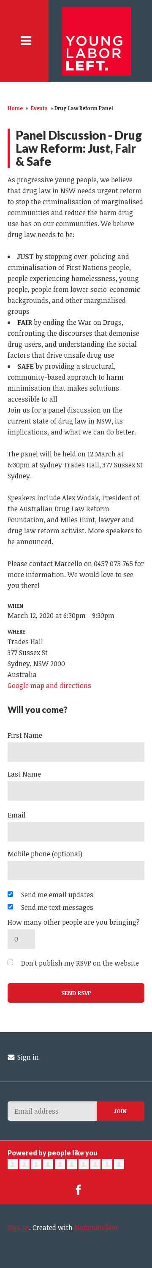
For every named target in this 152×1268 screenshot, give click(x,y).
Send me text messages (57, 907)
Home (15, 108)
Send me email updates (57, 894)
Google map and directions (49, 685)
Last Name (24, 774)
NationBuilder (96, 1227)
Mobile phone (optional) (45, 853)
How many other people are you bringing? (74, 922)
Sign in (27, 1057)
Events (39, 108)
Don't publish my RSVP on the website (80, 963)
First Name (25, 735)
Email (17, 815)
